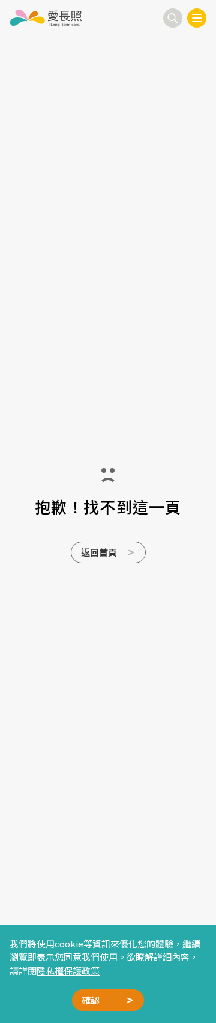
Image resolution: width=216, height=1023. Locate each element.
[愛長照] (46, 18)
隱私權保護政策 (68, 970)
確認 (91, 1000)
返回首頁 (99, 552)
